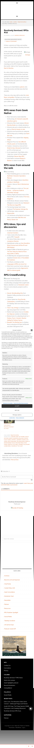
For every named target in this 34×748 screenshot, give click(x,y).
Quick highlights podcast (11, 683)
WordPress (18, 727)
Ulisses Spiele (7, 446)
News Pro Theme (19, 725)
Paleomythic (10, 213)
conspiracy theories (13, 241)
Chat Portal (7, 584)
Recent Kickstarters (9, 685)
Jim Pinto (13, 439)
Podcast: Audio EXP (10, 629)
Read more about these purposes (21, 403)
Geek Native (17, 9)
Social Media (8, 616)
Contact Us (7, 665)
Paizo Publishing (12, 441)
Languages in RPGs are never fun (16, 264)
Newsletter (7, 600)
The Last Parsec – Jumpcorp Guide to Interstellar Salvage (17, 190)
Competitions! (8, 688)
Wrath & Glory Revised (13, 148)
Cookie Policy (12, 417)
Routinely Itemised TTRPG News (13, 677)
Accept (17, 406)
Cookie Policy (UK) (9, 588)
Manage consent (31, 709)
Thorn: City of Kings (12, 308)
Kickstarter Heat (9, 596)
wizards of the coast (17, 446)
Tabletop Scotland (9, 620)
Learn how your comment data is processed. (17, 484)
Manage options (17, 415)
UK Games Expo (9, 625)
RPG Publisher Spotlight (11, 612)
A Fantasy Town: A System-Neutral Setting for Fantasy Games (18, 318)
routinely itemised (18, 444)
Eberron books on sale (18, 129)
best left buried (20, 436)
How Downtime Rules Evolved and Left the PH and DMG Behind (18, 245)
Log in (23, 727)
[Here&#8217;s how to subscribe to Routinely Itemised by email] (9, 420)
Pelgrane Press (21, 441)
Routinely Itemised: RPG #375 (12, 711)
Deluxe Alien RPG (19, 156)
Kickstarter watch (24, 285)
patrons (22, 87)
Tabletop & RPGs (15, 435)
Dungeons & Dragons (18, 438)
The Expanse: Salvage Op (20, 209)
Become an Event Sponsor (12, 580)
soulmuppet (26, 444)
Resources (7, 608)
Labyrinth (19, 439)
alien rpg (13, 436)
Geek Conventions (9, 592)
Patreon (6, 604)
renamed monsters (12, 233)
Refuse (17, 410)
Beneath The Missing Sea (14, 322)
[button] (31, 330)
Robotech (10, 444)
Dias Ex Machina (8, 68)
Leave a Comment (11, 41)
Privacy (6, 670)
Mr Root (27, 55)
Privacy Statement (20, 417)
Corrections (7, 668)
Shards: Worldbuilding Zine (15, 293)
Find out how (14, 459)
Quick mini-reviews (9, 680)
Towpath (16, 237)
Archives (6, 576)
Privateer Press (20, 442)
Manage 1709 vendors (8, 403)
